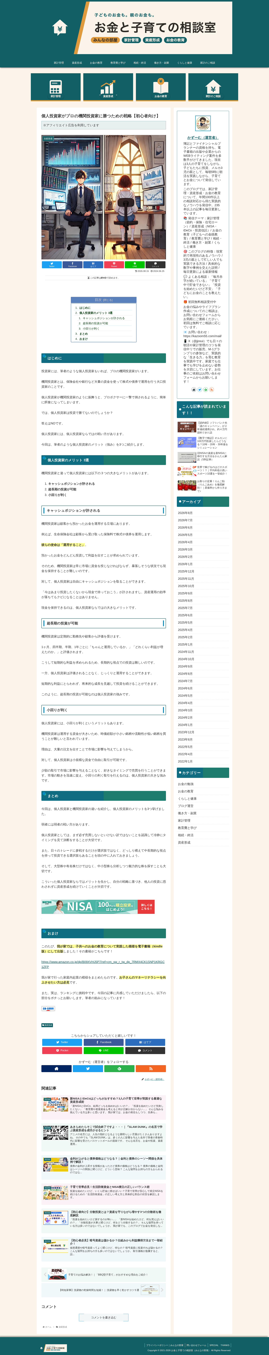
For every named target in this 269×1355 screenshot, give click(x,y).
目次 (98, 300)
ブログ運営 (185, 806)
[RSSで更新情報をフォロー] (151, 1068)
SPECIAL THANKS (219, 1345)
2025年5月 (185, 622)
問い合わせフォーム (196, 1345)
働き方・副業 (187, 813)
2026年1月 (185, 564)
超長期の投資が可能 (95, 323)
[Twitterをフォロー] (88, 1068)
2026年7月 (185, 520)
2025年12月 (186, 571)
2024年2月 (185, 717)
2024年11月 (186, 652)
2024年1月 (185, 725)
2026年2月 (185, 557)
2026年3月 (185, 549)
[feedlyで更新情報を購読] (119, 1068)
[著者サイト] (56, 1068)
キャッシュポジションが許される (104, 318)
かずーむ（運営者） (203, 137)
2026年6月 (185, 527)
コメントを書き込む (103, 1317)
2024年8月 (185, 674)
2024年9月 (185, 666)
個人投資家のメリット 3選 (96, 312)
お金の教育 (185, 791)
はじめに (85, 307)
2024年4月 (185, 703)
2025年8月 (185, 600)
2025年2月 (185, 637)
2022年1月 (185, 761)
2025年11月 (186, 579)
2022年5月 (185, 747)
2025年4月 (185, 630)
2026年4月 (185, 542)
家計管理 (184, 820)
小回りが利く (91, 328)
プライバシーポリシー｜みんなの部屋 (164, 1345)
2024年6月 (185, 688)
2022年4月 (185, 754)
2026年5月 (185, 535)
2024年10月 (186, 659)
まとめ (83, 333)
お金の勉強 (185, 784)
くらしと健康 (187, 798)
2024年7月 (185, 681)
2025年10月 (186, 586)
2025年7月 (185, 608)
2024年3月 (185, 710)
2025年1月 (185, 644)
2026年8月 (185, 513)
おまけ (83, 338)
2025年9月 (185, 593)
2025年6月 (185, 615)
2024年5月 (185, 695)
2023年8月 (185, 739)
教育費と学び (187, 828)
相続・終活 (185, 835)
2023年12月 (186, 732)
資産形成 (48, 1025)
